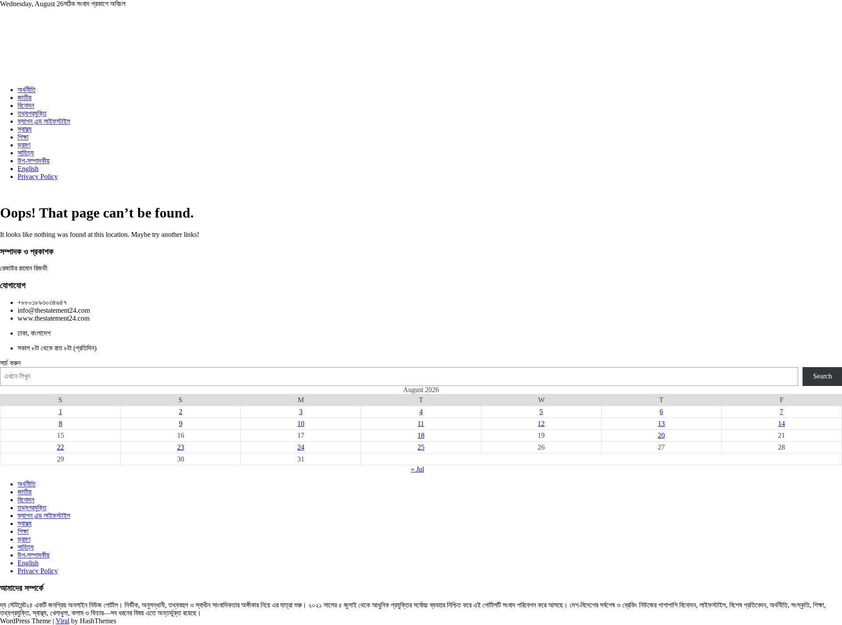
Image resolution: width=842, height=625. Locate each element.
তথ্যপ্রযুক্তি (32, 113)
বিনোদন (26, 105)
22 (60, 447)
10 (300, 423)
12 (541, 423)
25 (421, 447)
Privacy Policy (38, 176)
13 (661, 423)
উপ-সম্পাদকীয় (34, 160)
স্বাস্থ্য (25, 129)
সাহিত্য (26, 153)
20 (661, 435)
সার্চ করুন (10, 363)
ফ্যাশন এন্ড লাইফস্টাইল (44, 121)
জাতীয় (25, 97)
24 (300, 447)
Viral (62, 621)
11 (420, 423)
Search (822, 376)
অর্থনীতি (27, 89)
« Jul (417, 469)
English (28, 168)
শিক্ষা (23, 137)
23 (180, 447)
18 (421, 435)
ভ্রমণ (24, 145)
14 (781, 423)
